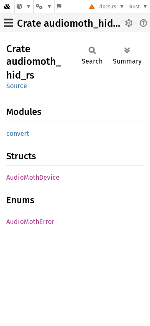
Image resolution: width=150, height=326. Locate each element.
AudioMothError (30, 222)
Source (16, 86)
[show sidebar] (8, 22)
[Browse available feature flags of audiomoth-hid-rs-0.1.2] (59, 6)
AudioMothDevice (33, 177)
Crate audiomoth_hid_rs (71, 23)
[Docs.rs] (7, 6)
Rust (134, 6)
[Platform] (44, 6)
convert (17, 134)
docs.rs (107, 6)
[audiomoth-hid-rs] (24, 6)
